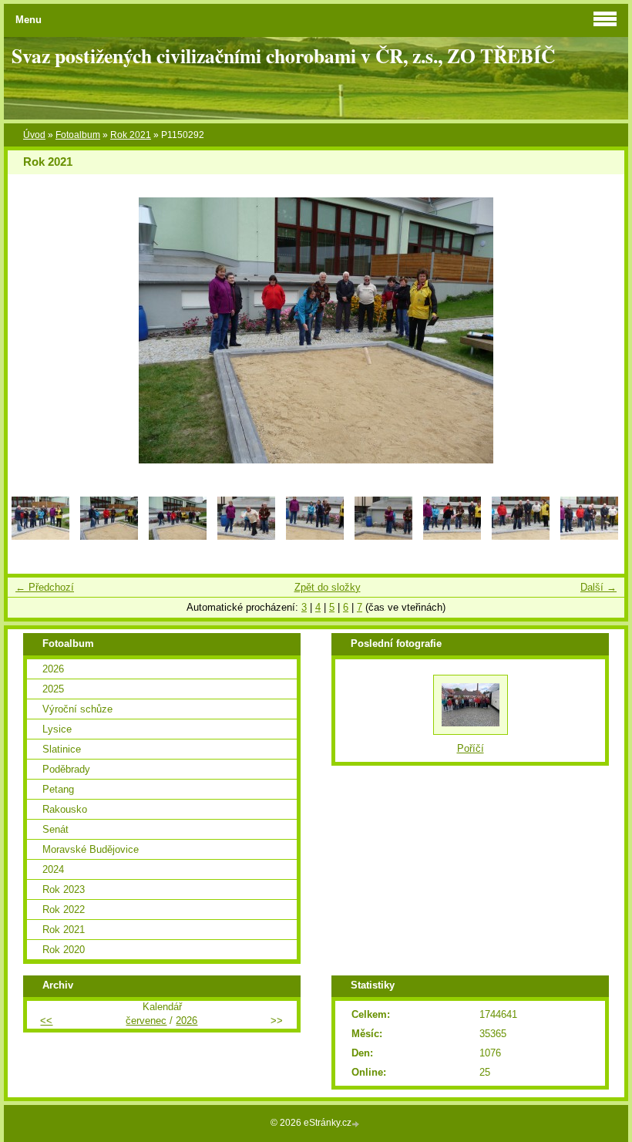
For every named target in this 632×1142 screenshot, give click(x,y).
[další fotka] (599, 330)
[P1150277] (452, 536)
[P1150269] (109, 536)
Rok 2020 (63, 949)
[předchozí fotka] (32, 330)
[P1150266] (40, 536)
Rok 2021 (130, 135)
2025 (53, 689)
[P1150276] (383, 536)
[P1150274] (246, 536)
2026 (53, 669)
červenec (146, 1020)
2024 (53, 869)
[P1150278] (521, 536)
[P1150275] (315, 536)
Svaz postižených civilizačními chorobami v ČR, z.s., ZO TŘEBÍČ (283, 55)
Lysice (57, 729)
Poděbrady (66, 769)
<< (46, 1020)
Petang (58, 789)
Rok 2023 (63, 889)
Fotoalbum (77, 135)
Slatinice (61, 749)
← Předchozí (44, 587)
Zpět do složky (327, 587)
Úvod (34, 135)
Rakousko (64, 809)
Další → (598, 587)
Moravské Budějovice (90, 849)
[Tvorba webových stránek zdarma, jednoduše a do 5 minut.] (356, 1123)
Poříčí (470, 748)
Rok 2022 (63, 909)
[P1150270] (178, 536)
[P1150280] (589, 536)
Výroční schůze (77, 709)
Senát (55, 829)
